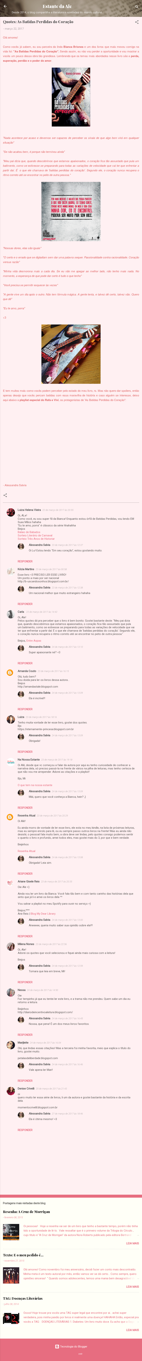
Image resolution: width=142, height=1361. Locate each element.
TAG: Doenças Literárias (23, 1298)
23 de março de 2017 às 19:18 (56, 759)
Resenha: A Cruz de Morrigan (26, 1211)
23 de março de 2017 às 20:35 (56, 881)
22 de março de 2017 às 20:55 (57, 510)
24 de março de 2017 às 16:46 (67, 1064)
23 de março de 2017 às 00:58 (51, 569)
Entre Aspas (33, 640)
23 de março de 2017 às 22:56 (51, 944)
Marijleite (23, 1042)
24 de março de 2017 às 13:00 (67, 920)
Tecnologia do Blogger (73, 1346)
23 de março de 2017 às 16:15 (53, 671)
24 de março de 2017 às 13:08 (67, 857)
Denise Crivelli (26, 1088)
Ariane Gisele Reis (29, 881)
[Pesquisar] (137, 7)
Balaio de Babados (29, 532)
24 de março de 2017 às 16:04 (45, 1042)
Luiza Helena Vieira (29, 510)
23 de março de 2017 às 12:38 (67, 587)
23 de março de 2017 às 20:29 (52, 815)
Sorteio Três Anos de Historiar (36, 538)
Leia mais (132, 1243)
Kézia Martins (26, 569)
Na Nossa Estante (29, 759)
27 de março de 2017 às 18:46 (67, 1113)
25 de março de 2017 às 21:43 (51, 1088)
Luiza (21, 717)
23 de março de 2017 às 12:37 (67, 545)
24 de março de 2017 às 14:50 (42, 990)
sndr (80, 1354)
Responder (25, 561)
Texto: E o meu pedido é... (23, 1255)
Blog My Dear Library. (43, 913)
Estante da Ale (57, 6)
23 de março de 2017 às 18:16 (41, 717)
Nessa (22, 990)
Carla (21, 611)
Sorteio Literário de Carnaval (35, 535)
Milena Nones (26, 944)
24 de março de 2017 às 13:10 (67, 646)
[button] (137, 23)
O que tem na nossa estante (35, 785)
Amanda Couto (27, 671)
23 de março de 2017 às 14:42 (41, 611)
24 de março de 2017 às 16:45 (67, 1018)
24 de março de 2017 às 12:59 (67, 965)
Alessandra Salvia (39, 545)
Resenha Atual (26, 815)
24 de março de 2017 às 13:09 (67, 692)
